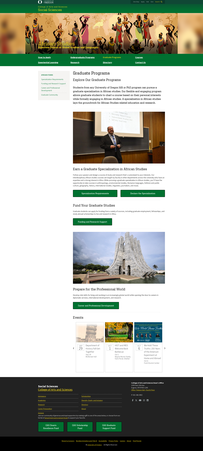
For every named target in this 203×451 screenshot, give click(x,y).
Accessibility (103, 441)
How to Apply (44, 57)
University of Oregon (94, 445)
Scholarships (86, 396)
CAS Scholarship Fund (80, 426)
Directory (107, 62)
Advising (41, 413)
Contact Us (140, 62)
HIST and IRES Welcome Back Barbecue (119, 347)
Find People (137, 441)
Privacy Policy (113, 441)
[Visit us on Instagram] (144, 400)
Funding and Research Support (92, 222)
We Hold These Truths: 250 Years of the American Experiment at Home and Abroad (148, 347)
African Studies (56, 43)
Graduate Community (49, 95)
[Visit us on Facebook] (132, 400)
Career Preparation (45, 409)
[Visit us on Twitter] (136, 400)
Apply (142, 2)
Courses (139, 57)
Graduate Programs (112, 57)
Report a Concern (68, 441)
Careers (122, 441)
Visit (147, 2)
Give (152, 2)
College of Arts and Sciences (55, 390)
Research (74, 62)
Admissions (42, 396)
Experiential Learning (48, 62)
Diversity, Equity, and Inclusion (92, 400)
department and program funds (56, 418)
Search (157, 2)
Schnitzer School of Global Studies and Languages (68, 47)
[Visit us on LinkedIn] (147, 400)
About (84, 409)
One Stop (136, 2)
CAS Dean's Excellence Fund (51, 426)
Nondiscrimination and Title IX (86, 441)
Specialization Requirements (95, 193)
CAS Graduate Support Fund (109, 426)
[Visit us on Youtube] (140, 400)
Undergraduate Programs (82, 57)
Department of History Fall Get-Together (90, 347)
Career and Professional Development (96, 305)
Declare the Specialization (142, 193)
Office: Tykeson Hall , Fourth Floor (143, 390)
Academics (42, 400)
